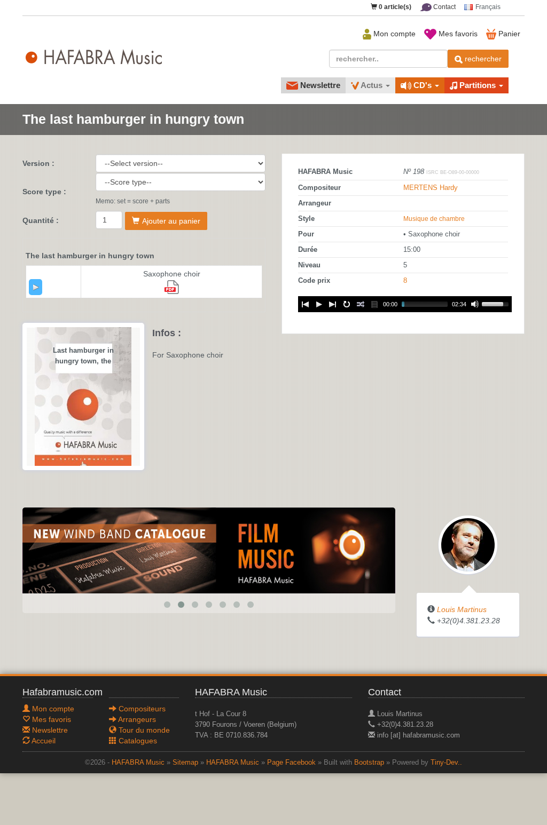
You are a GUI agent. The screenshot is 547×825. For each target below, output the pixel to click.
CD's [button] (422, 85)
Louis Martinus (462, 609)
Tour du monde (143, 730)
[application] (35, 287)
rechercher (482, 58)
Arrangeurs (136, 719)
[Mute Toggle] (475, 304)
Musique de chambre (434, 219)
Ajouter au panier (171, 221)
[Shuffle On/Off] (360, 304)
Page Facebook (291, 762)
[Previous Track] (305, 304)
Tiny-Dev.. (446, 762)
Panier (508, 33)
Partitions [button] (477, 85)
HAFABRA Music (138, 762)
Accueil (43, 740)
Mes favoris (457, 33)
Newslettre (319, 85)
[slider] (497, 303)
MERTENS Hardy (430, 188)
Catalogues (136, 740)
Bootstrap (369, 762)
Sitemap (185, 762)
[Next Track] (333, 304)
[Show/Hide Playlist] (374, 304)
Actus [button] (372, 85)
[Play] (36, 287)
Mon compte (393, 33)
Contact (444, 7)
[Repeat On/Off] (346, 304)
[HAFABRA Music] (208, 549)
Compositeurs (141, 708)
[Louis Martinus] (468, 544)
